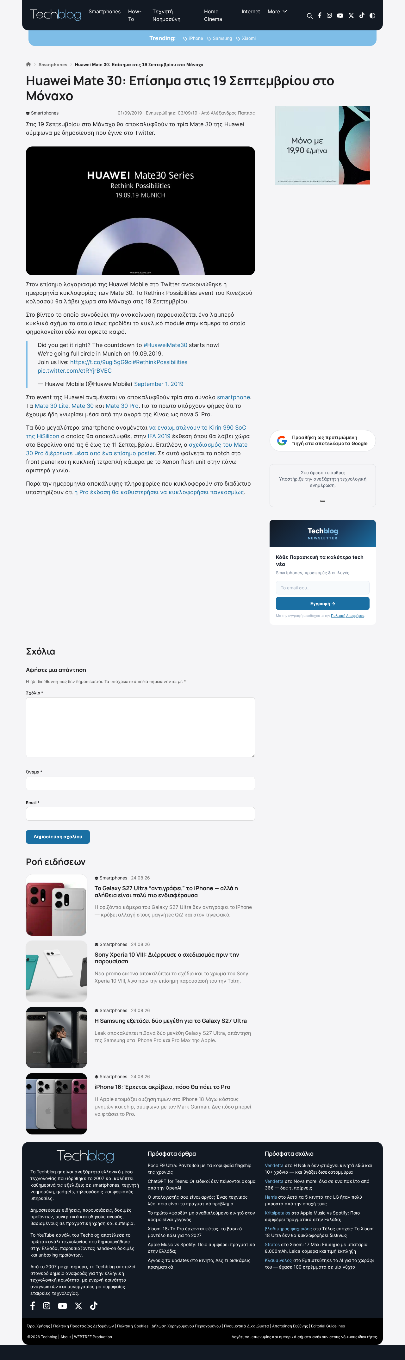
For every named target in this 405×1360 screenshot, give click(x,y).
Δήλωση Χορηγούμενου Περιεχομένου (186, 1326)
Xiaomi (249, 38)
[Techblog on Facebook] (319, 15)
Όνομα (34, 771)
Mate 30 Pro (122, 405)
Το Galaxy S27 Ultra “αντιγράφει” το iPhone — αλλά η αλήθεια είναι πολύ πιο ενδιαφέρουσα (166, 891)
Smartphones (105, 11)
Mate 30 (83, 405)
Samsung (222, 38)
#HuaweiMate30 (165, 345)
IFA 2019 (159, 436)
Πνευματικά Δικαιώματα (246, 1326)
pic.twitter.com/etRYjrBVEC (75, 370)
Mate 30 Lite (51, 405)
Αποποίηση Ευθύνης (290, 1326)
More (274, 11)
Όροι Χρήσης (38, 1326)
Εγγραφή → (322, 603)
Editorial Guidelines (328, 1326)
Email (33, 802)
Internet (251, 11)
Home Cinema (213, 15)
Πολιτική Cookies (132, 1326)
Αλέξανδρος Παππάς (233, 112)
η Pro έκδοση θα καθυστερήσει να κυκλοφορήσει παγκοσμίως (159, 492)
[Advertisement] (140, 569)
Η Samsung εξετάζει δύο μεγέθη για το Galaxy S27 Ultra (171, 1020)
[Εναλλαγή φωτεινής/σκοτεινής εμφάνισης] (372, 15)
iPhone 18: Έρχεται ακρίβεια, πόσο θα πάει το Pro (162, 1086)
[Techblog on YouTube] (340, 15)
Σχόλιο (34, 692)
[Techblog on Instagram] (329, 15)
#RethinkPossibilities (160, 362)
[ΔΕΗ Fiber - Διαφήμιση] (322, 145)
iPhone (196, 38)
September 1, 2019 (159, 384)
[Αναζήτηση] (310, 15)
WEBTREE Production (93, 1336)
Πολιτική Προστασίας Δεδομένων (83, 1326)
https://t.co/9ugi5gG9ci (101, 362)
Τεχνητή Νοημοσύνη (166, 15)
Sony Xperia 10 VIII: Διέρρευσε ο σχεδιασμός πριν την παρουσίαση (167, 958)
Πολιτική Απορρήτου (347, 615)
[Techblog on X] (351, 15)
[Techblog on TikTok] (361, 15)
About (65, 1336)
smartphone (233, 397)
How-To (134, 15)
